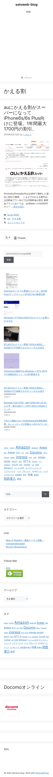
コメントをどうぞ (16, 222)
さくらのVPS (19, 468)
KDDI (35, 458)
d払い (45, 453)
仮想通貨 (18, 475)
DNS (27, 453)
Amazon (23, 447)
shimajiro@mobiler (15, 543)
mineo (41, 457)
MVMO (7, 461)
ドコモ (19, 471)
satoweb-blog (26, 4)
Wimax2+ (8, 468)
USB (37, 465)
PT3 (40, 462)
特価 (30, 474)
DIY (23, 453)
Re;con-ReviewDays (16, 547)
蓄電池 (36, 475)
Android (35, 448)
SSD (20, 465)
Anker (43, 447)
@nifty (6, 448)
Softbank (7, 465)
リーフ (45, 471)
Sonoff (15, 465)
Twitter (27, 465)
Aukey (11, 452)
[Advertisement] (26, 43)
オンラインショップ (33, 468)
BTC (18, 452)
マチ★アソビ (37, 471)
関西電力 (10, 478)
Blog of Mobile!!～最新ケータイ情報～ (25, 540)
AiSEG (12, 448)
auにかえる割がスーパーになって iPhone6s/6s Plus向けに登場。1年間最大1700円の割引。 (25, 118)
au (8, 218)
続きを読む (19, 206)
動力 (24, 475)
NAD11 (14, 461)
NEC (20, 462)
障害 (19, 479)
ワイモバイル (9, 475)
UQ (33, 465)
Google (6, 458)
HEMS (12, 458)
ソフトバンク (9, 471)
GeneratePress (42, 773)
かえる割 (16, 218)
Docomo (36, 452)
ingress (21, 457)
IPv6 (30, 458)
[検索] (45, 494)
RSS (8, 568)
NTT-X (27, 461)
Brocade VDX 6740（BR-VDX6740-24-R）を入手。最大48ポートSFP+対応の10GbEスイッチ (26, 406)
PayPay (35, 462)
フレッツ (26, 471)
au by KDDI (13, 215)
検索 (9, 259)
